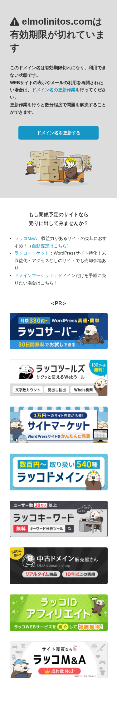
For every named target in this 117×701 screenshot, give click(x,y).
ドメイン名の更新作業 (54, 89)
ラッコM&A (25, 238)
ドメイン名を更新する (58, 132)
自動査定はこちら (49, 245)
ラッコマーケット (31, 252)
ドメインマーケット (34, 275)
